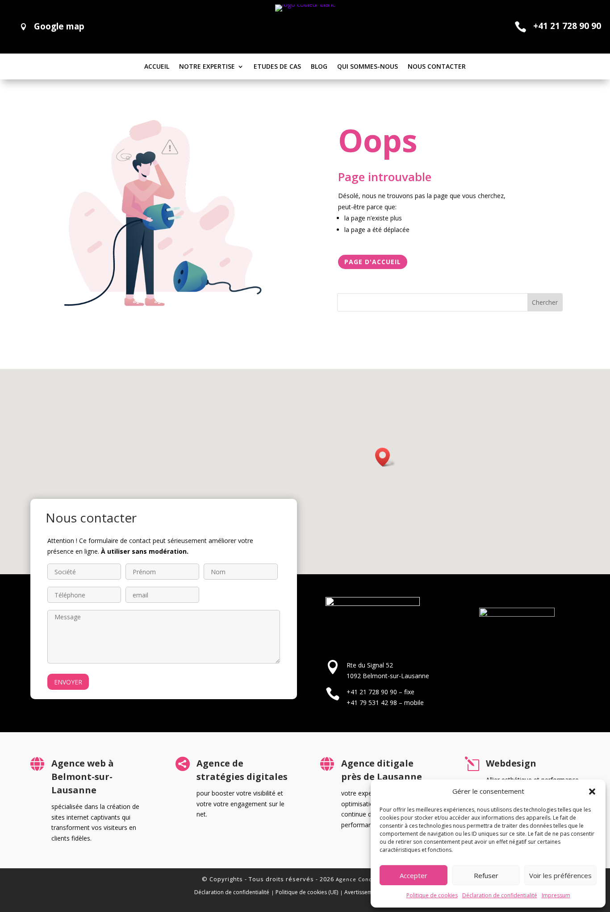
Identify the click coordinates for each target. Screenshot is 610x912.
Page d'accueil (372, 261)
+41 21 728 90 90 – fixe (380, 692)
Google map (59, 26)
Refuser (486, 875)
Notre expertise (207, 66)
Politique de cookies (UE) (307, 891)
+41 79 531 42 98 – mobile (385, 702)
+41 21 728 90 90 (567, 26)
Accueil (156, 66)
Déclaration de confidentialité (499, 895)
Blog (319, 66)
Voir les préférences (560, 875)
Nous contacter (437, 66)
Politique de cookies (432, 895)
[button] (592, 791)
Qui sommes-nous (367, 66)
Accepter (413, 875)
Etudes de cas (277, 66)
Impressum (556, 895)
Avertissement (362, 891)
